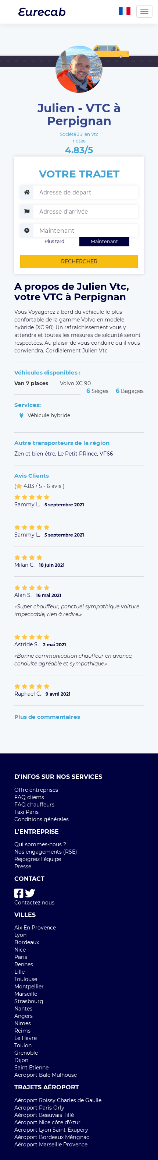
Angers (23, 1016)
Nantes (23, 1008)
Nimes (22, 1023)
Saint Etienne (31, 1067)
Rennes (23, 964)
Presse (22, 866)
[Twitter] (30, 893)
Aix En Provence (35, 927)
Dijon (21, 1060)
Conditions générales (41, 819)
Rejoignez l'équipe (37, 859)
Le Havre (25, 1038)
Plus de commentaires (47, 716)
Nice (20, 949)
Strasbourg (28, 1001)
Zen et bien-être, (36, 453)
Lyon (20, 935)
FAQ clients (29, 797)
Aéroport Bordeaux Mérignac (51, 1137)
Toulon (23, 1045)
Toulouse (25, 979)
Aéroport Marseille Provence (50, 1144)
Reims (22, 1030)
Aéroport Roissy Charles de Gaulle (57, 1100)
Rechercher (79, 261)
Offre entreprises (36, 790)
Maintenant (104, 241)
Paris (20, 957)
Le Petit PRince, (79, 453)
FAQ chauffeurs (34, 804)
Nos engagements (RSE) (45, 851)
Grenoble (26, 1053)
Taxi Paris (26, 812)
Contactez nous (34, 902)
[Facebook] (19, 893)
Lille (19, 972)
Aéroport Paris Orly (39, 1107)
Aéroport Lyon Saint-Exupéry (51, 1129)
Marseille (25, 994)
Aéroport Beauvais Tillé (44, 1115)
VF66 (106, 453)
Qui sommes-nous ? (40, 844)
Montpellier (29, 986)
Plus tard (54, 241)
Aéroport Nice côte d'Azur (47, 1122)
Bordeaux (26, 942)
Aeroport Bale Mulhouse (45, 1075)
